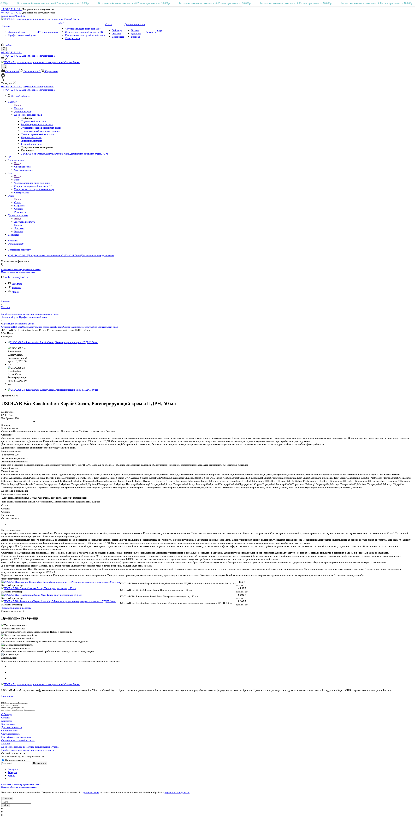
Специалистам (22, 166)
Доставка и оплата (24, 221)
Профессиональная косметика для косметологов (27, 750)
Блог (16, 179)
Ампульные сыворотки (42, 326)
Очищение (7, 326)
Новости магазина (15, 759)
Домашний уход (10, 317)
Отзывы (5, 717)
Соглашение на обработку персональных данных (21, 269)
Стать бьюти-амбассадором (16, 737)
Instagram (17, 283)
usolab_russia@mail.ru (13, 15)
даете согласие (91, 792)
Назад (17, 105)
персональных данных (177, 792)
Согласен (7, 798)
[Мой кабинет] (3, 75)
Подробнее (7, 696)
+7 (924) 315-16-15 (11, 9)
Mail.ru (15, 291)
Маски (25, 326)
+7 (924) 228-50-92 (11, 12)
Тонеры (59, 326)
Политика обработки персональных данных (18, 272)
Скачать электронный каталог (18, 740)
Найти (5, 805)
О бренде (6, 714)
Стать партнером (10, 733)
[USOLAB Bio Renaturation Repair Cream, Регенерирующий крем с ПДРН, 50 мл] (53, 342)
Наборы (17, 326)
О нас (17, 202)
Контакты (6, 720)
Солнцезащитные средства (78, 326)
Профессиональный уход (33, 317)
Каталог (18, 108)
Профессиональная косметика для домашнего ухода (30, 746)
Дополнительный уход (105, 326)
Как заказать (8, 724)
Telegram (16, 287)
